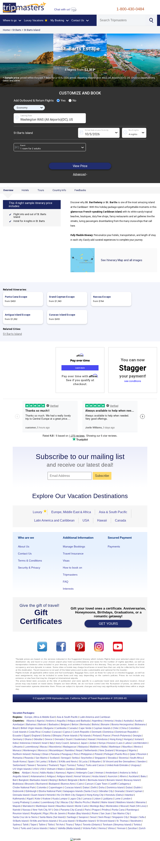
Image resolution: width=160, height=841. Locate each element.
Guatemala (80, 739)
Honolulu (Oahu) (114, 795)
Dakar (86, 787)
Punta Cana (118, 809)
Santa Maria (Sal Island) (52, 817)
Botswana (140, 724)
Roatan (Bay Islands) (79, 813)
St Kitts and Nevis (67, 761)
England (36, 735)
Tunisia (71, 765)
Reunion (142, 754)
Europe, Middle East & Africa (71, 512)
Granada (119, 791)
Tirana (69, 824)
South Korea (19, 761)
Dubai (129, 787)
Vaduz (52, 828)
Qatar (132, 754)
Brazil (16, 728)
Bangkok (23, 780)
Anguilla (61, 720)
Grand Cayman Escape (62, 296)
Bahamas (31, 724)
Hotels (25, 190)
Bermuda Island (96, 780)
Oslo (56, 809)
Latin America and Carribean (95, 717)
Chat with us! (62, 9)
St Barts (16, 29)
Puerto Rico (121, 754)
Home (6, 29)
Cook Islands (20, 732)
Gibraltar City (106, 791)
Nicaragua (121, 750)
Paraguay (66, 754)
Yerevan (121, 828)
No (74, 100)
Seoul (93, 817)
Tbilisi (51, 824)
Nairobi (16, 809)
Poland (98, 754)
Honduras (102, 739)
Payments (114, 546)
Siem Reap (104, 817)
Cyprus (67, 732)
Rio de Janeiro (58, 813)
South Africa (136, 757)
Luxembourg (31, 746)
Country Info (59, 190)
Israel (45, 743)
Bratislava (18, 783)
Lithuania (18, 746)
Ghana (28, 739)
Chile (115, 728)
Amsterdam (111, 772)
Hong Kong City (95, 795)
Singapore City (120, 817)
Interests (68, 588)
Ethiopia (56, 735)
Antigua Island (64, 776)
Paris (87, 809)
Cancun (89, 783)
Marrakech (28, 806)
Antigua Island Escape (17, 314)
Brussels (29, 783)
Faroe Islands (70, 735)
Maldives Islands (125, 802)
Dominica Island (115, 787)
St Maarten (95, 761)
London (127, 798)
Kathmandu (19, 798)
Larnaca (87, 798)
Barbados (54, 724)
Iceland (139, 739)
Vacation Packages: (24, 713)
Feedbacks (80, 190)
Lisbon (97, 798)
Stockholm (135, 821)
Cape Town (101, 783)
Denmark (96, 732)
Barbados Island (38, 780)
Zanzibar (132, 828)
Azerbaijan (18, 724)
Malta (104, 746)
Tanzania (41, 765)
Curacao (56, 732)
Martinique (114, 746)
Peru (76, 754)
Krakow (47, 798)
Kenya (102, 743)
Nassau (26, 809)
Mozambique (56, 750)
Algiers (70, 772)
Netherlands (90, 750)
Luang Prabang (21, 802)
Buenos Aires (68, 783)
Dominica (108, 732)
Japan (84, 743)
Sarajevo (83, 817)
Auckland (134, 776)
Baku (143, 776)
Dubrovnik (18, 791)
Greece (48, 739)
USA (86, 520)
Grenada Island (21, 795)
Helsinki (50, 795)
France (106, 735)
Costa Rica (34, 732)
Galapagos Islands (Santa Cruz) (80, 791)
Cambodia (60, 728)
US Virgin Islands (22, 769)
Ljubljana (108, 798)
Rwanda (28, 757)
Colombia (134, 728)
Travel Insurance (73, 553)
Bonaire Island (114, 780)
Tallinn (42, 824)
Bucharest (41, 783)
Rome (95, 813)
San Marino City (120, 813)
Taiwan (31, 765)
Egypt (27, 735)
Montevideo (112, 806)
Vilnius (111, 828)
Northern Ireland (21, 754)
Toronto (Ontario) (92, 824)
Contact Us (25, 553)
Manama (140, 802)
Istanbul (129, 795)
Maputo (17, 806)
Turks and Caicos (95, 765)
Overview (8, 190)
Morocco (42, 750)
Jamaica (74, 743)
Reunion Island (21, 813)
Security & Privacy (29, 567)
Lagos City (75, 798)
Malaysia (83, 746)
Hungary (128, 739)
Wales (60, 769)
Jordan (93, 743)
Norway (36, 754)
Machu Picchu (82, 802)
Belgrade (73, 780)
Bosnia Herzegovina (122, 724)
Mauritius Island (64, 806)
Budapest (54, 783)
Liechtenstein (140, 743)
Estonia (47, 735)
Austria (138, 720)
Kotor (38, 798)
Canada (120, 520)
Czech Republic (81, 732)
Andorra (50, 720)
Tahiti (25, 824)
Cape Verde (85, 728)
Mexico (138, 746)
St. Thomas (122, 821)
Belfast (62, 780)
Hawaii (102, 520)
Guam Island (37, 795)
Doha (102, 787)
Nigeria (132, 750)
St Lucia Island (66, 821)
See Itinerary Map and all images (121, 260)
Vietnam (51, 769)
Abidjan (26, 772)
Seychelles (86, 757)
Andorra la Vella (127, 772)
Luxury (38, 512)
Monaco (17, 750)
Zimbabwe (81, 769)
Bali (15, 780)
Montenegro (29, 750)
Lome (118, 798)
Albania (30, 720)
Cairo (80, 783)
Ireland (36, 743)
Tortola (137, 824)
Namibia (69, 750)
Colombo (42, 787)
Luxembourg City (50, 802)
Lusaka (35, 802)
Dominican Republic (126, 732)
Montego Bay (97, 806)
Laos (120, 743)
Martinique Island (45, 806)
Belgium (65, 724)
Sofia (142, 817)
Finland (97, 735)
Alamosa (60, 772)
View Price (80, 166)
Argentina (97, 720)
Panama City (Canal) (71, 809)
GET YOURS (108, 624)
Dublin (137, 787)
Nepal (79, 750)
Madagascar (69, 746)
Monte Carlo (81, 806)
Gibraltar (38, 739)
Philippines (87, 754)
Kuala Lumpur (60, 798)
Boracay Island (132, 780)
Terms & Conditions (30, 560)
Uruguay (135, 765)
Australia (128, 720)
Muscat (124, 806)
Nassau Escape (102, 296)
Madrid (95, 802)
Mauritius (127, 746)
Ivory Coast (62, 743)
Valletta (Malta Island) (69, 828)
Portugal (108, 754)
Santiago (71, 817)
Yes (63, 100)
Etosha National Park (50, 791)
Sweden (141, 761)
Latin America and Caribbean (54, 520)
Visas (66, 560)
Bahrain (42, 724)
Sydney (17, 824)
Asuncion (112, 776)
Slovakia (112, 757)
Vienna (102, 828)
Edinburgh (31, 791)
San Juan (105, 813)
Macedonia (55, 746)
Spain (31, 761)
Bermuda (85, 724)
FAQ (65, 581)
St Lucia (83, 761)
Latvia (127, 743)
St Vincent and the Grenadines (119, 761)
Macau (43, 746)
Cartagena (124, 783)
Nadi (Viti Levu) (138, 806)
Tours (40, 190)
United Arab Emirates (117, 765)
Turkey (80, 765)
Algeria (40, 720)
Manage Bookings (74, 546)
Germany (17, 739)
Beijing (53, 780)
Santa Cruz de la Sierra (25, 817)
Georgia (137, 735)
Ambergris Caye (84, 772)
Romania (17, 757)
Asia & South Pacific (113, 512)
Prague (96, 809)
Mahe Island (107, 802)
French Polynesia (121, 735)
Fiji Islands (85, 735)
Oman (45, 754)
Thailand (53, 765)
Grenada (59, 739)
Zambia (70, 769)
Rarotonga (132, 809)
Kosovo (111, 743)
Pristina (106, 809)
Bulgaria (48, 728)
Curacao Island (73, 787)
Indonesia (25, 743)
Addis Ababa (46, 772)
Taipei (33, 824)
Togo (62, 765)
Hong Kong (116, 739)
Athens (123, 776)
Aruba (118, 720)
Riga (45, 813)
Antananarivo (37, 776)
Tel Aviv (60, 824)
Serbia (75, 757)
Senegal (65, 757)
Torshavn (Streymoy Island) (117, 824)
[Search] (150, 20)
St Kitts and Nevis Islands (43, 821)
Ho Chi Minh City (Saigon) (71, 795)
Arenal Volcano (82, 776)
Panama (55, 754)
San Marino (41, 757)
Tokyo (78, 824)
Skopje (133, 817)
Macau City (67, 802)
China (123, 728)
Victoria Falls (89, 828)
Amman (99, 772)
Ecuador (17, 735)
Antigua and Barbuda (78, 720)
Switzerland (19, 765)
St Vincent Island (105, 821)
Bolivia (95, 724)
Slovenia (123, 757)
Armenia (108, 720)
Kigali (30, 798)
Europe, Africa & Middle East (40, 717)
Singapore (100, 757)
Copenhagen (56, 787)
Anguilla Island (20, 776)
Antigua (51, 776)
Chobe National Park (24, 787)
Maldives (94, 746)
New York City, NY (42, 809)
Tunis (16, 828)
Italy (52, 743)
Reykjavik (36, 813)
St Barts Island (32, 29)
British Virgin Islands (31, 728)
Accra (35, 772)
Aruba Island (99, 776)
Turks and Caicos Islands (33, 828)
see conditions (132, 381)
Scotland (54, 757)
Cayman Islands (102, 728)
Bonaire (105, 724)
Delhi (94, 787)
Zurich (142, 828)
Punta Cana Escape (16, 296)
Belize (75, 724)
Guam (69, 739)
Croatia (46, 732)
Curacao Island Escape (62, 314)
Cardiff (112, 783)
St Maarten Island (85, 821)
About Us (23, 546)
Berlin (83, 780)
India (15, 743)
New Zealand (106, 750)
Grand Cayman (134, 791)
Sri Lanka (41, 761)
